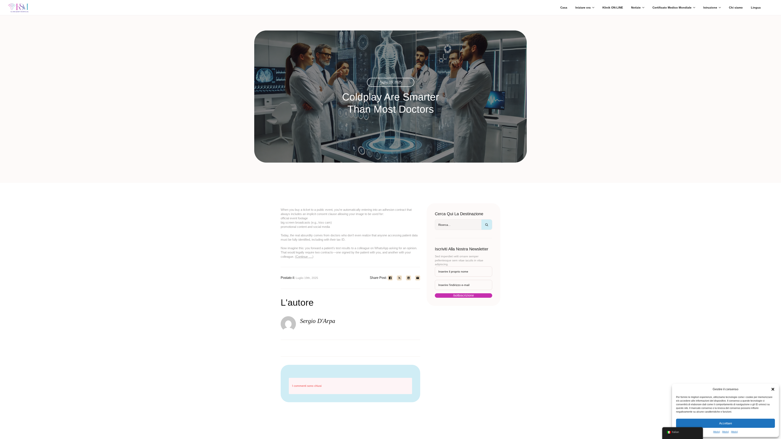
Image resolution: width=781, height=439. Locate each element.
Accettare (725, 423)
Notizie (636, 7)
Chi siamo (736, 7)
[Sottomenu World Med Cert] (695, 7)
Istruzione (710, 7)
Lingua (756, 7)
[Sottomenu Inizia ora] (594, 7)
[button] (773, 389)
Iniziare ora (583, 7)
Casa (563, 7)
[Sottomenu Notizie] (644, 7)
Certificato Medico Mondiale (672, 7)
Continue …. (304, 256)
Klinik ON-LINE (612, 7)
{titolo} (716, 431)
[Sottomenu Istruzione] (721, 7)
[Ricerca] (486, 225)
